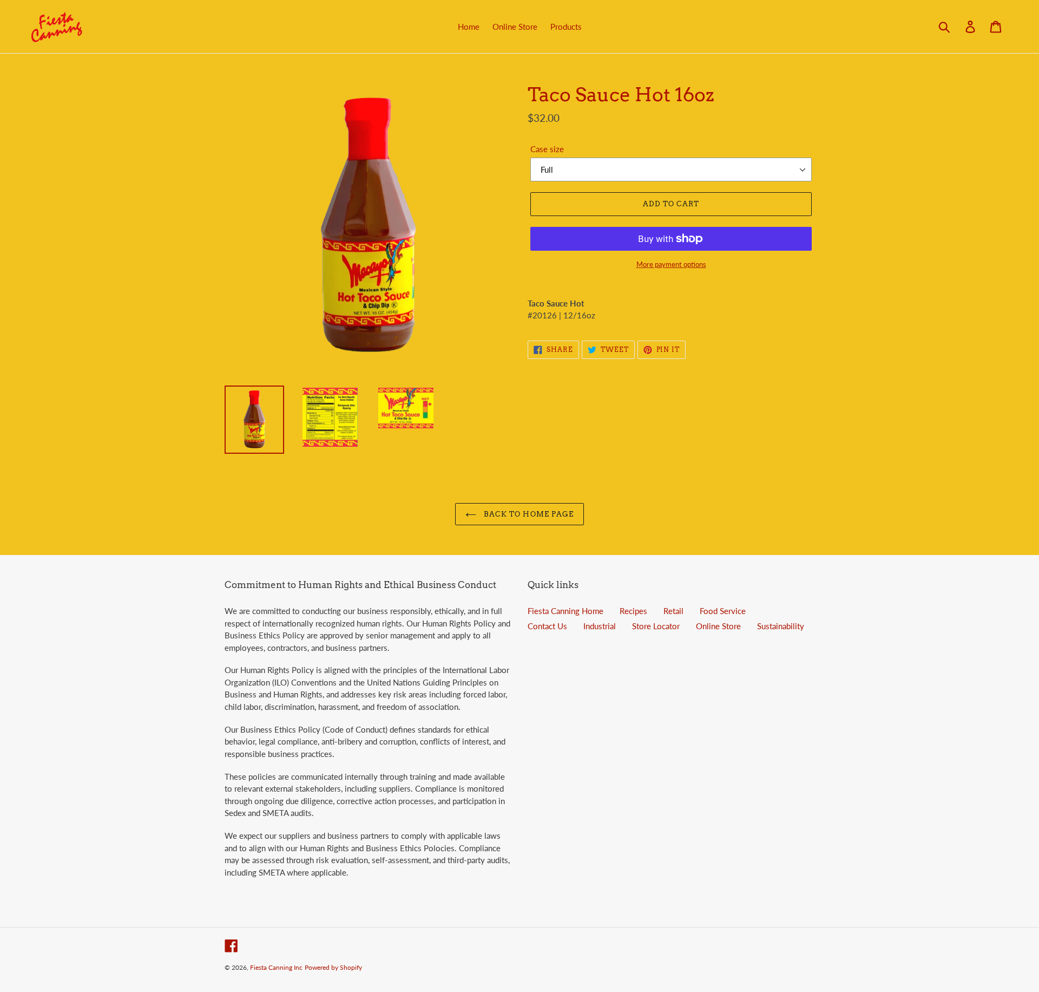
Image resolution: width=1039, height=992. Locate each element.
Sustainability (780, 626)
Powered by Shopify (333, 967)
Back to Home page (528, 514)
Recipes (633, 611)
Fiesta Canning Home (565, 611)
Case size (547, 149)
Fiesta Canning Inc (276, 967)
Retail (673, 611)
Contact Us (547, 626)
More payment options (671, 264)
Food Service (723, 611)
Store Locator (656, 626)
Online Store (718, 626)
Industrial (599, 626)
